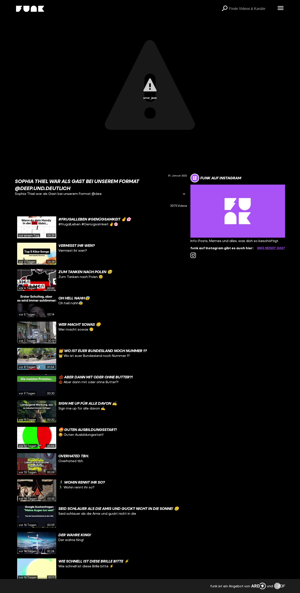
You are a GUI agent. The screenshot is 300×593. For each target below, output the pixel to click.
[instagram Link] (193, 255)
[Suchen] (224, 9)
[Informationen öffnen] (184, 194)
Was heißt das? (271, 248)
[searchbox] (252, 9)
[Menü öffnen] (280, 8)
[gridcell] (101, 227)
